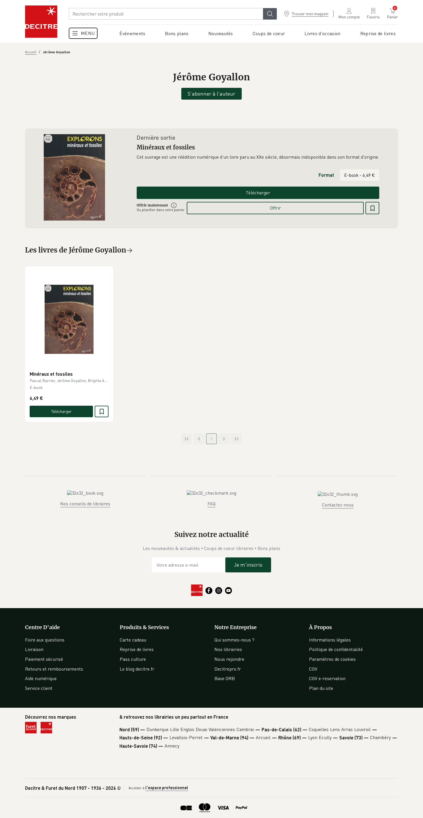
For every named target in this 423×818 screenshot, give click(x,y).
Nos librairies (228, 649)
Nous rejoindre (229, 659)
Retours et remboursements (54, 669)
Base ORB (224, 678)
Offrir (275, 208)
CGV (313, 669)
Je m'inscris (248, 564)
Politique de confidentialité (336, 649)
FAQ (211, 503)
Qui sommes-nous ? (234, 640)
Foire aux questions (44, 640)
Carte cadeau (133, 640)
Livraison (34, 649)
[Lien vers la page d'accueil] (41, 21)
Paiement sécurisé (44, 659)
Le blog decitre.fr (137, 669)
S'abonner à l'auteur (211, 93)
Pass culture (133, 659)
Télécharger (258, 193)
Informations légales (330, 640)
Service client (38, 688)
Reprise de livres (137, 649)
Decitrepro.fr (227, 669)
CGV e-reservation (327, 678)
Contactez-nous (338, 505)
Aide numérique (41, 678)
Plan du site (321, 688)
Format (326, 175)
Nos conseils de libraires (85, 503)
